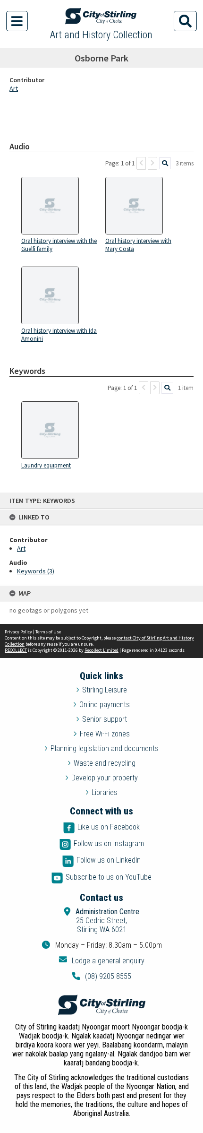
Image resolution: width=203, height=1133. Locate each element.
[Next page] (152, 163)
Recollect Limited (101, 650)
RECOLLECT (16, 650)
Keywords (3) (35, 571)
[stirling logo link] (101, 1004)
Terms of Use (48, 632)
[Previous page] (141, 163)
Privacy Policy (18, 632)
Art (21, 548)
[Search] (165, 163)
